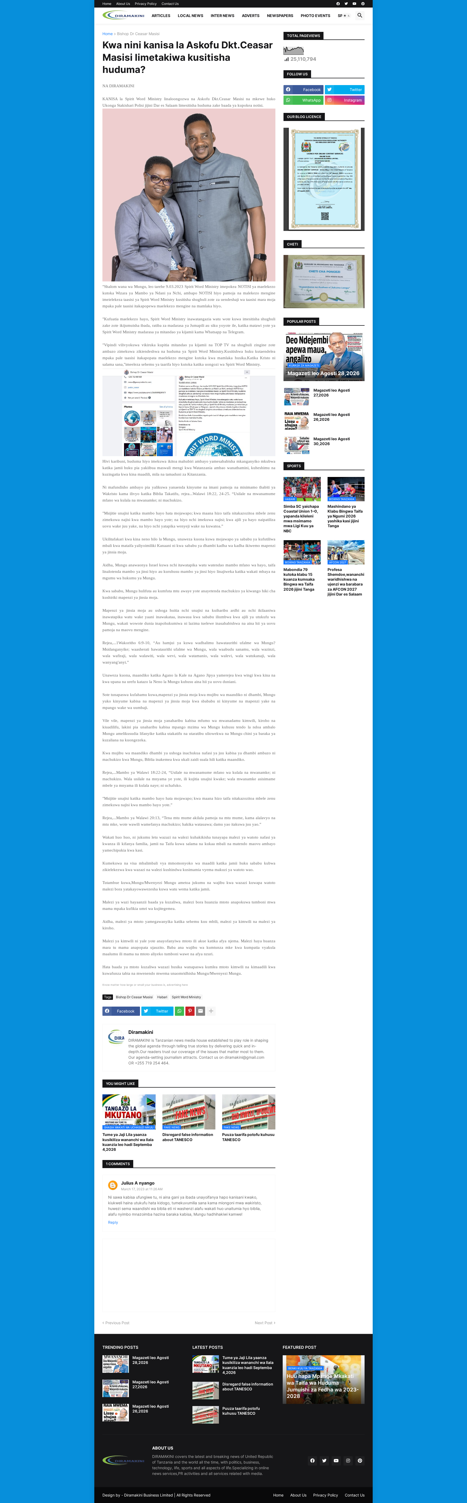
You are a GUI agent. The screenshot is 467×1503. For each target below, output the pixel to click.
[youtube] (354, 4)
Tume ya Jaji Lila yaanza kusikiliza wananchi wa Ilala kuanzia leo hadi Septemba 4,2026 (128, 1142)
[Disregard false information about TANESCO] (205, 1390)
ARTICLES (161, 15)
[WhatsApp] (179, 1011)
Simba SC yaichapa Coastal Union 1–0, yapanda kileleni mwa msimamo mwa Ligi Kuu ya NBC (301, 518)
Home (106, 4)
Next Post (263, 1322)
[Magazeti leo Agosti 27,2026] (296, 396)
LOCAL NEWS (190, 15)
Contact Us (170, 4)
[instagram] (348, 1460)
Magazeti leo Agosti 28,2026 (150, 1360)
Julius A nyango (138, 1183)
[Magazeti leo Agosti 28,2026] (115, 1364)
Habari (162, 997)
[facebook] (338, 4)
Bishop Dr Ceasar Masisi (138, 34)
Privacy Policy (146, 4)
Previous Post (117, 1322)
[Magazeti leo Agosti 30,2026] (296, 445)
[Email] (200, 1011)
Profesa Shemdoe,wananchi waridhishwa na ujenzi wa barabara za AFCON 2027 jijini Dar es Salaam (346, 581)
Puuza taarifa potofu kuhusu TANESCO (248, 1137)
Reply (113, 1222)
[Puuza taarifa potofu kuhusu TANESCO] (205, 1415)
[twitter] (346, 4)
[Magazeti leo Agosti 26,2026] (296, 421)
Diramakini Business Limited (148, 1495)
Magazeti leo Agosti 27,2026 (331, 392)
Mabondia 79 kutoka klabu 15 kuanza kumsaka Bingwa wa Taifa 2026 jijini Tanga (299, 579)
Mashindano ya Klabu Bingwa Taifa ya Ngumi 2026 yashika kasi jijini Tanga (345, 516)
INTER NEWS (222, 15)
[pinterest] (363, 4)
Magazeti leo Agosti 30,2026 (331, 441)
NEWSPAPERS (280, 15)
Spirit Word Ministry (186, 997)
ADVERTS (250, 15)
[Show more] (211, 1011)
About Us (123, 4)
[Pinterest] (190, 1011)
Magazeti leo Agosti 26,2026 (331, 417)
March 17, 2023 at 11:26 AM (142, 1189)
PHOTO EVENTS (315, 15)
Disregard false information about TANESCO (187, 1137)
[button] (346, 15)
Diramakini (140, 1032)
